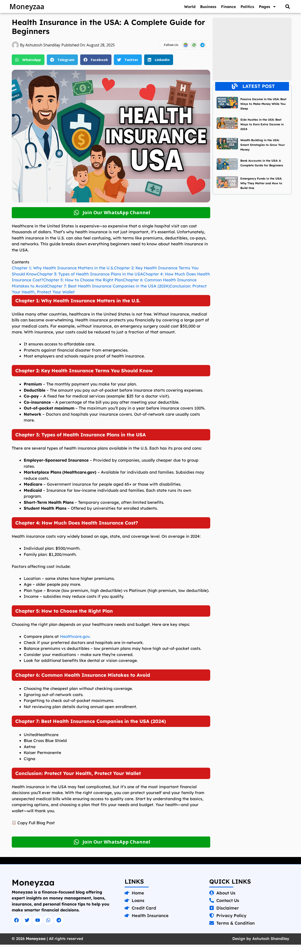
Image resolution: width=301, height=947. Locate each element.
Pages (264, 6)
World (189, 6)
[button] (287, 6)
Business (208, 6)
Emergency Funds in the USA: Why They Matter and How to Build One (261, 183)
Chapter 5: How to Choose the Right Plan (83, 279)
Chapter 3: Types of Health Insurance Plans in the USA (90, 273)
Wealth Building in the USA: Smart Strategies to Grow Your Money (262, 144)
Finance (228, 6)
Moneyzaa (26, 6)
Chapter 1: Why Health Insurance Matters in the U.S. (63, 267)
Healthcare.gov (75, 636)
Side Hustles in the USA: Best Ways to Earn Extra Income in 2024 (262, 124)
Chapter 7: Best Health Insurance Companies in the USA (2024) (108, 285)
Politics (247, 6)
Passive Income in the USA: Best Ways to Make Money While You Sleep (263, 103)
